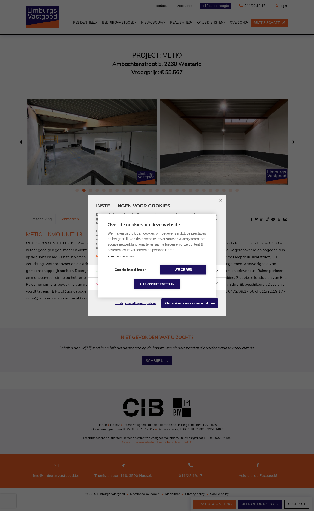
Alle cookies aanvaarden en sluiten (189, 303)
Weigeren (183, 269)
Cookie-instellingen (130, 269)
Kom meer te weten (121, 256)
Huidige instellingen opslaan (135, 303)
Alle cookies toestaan (157, 283)
